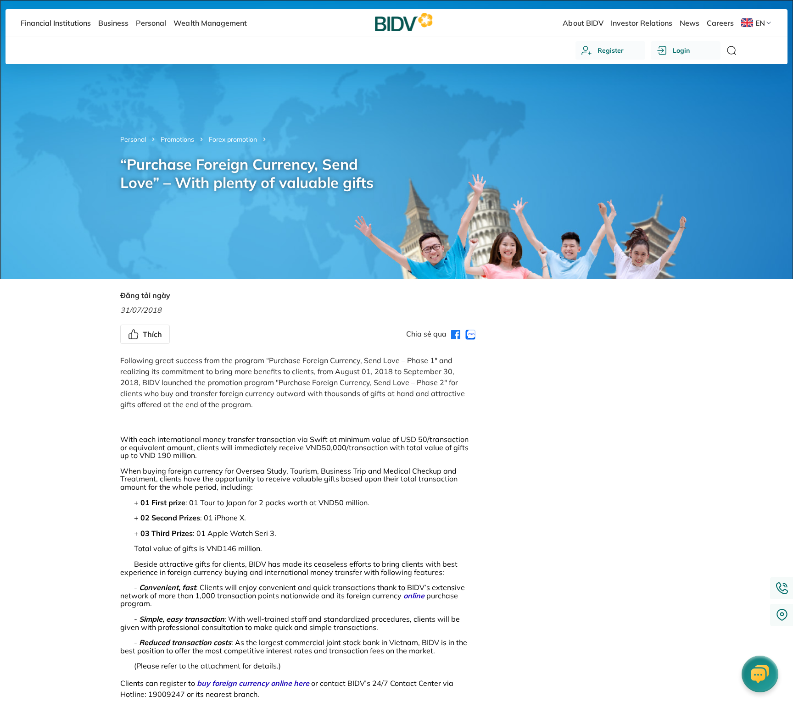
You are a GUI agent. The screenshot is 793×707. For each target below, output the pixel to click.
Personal (133, 139)
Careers (720, 23)
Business (113, 23)
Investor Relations (641, 23)
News (689, 23)
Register (611, 50)
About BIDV (583, 23)
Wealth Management (209, 23)
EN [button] (760, 23)
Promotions (177, 139)
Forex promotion (233, 139)
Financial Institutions (56, 23)
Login (681, 50)
